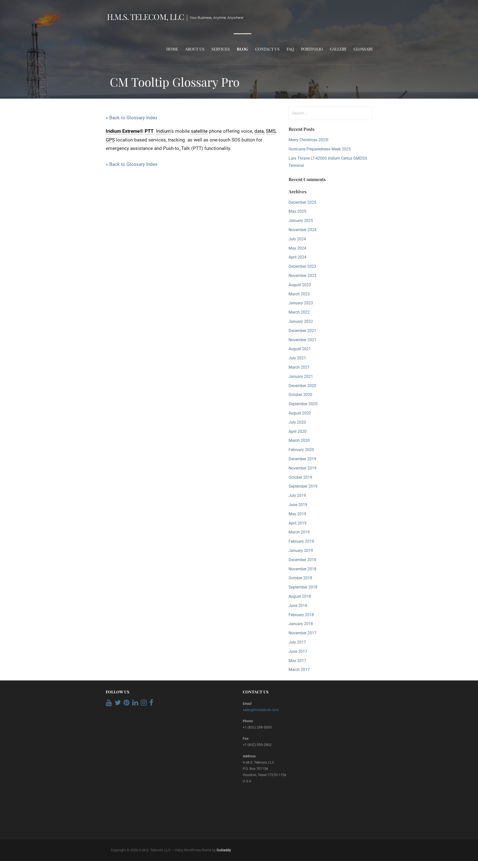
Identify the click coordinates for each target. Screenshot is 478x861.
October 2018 (300, 578)
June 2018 (298, 605)
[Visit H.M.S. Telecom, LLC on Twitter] (118, 704)
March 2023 (299, 294)
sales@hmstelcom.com (261, 710)
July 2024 (297, 239)
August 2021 (300, 348)
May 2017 (297, 660)
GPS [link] (110, 140)
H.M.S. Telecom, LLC (145, 16)
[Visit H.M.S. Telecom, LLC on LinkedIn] (135, 704)
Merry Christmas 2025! (308, 139)
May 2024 (297, 248)
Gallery (338, 49)
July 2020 (297, 422)
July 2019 (297, 495)
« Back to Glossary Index (131, 118)
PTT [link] (149, 131)
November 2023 (302, 275)
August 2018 (300, 596)
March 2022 (299, 312)
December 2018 (302, 559)
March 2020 (299, 440)
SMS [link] (271, 131)
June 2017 (298, 651)
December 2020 (302, 385)
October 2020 (300, 394)
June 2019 (298, 504)
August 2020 (300, 413)
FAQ (290, 49)
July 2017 (297, 642)
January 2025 (301, 220)
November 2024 (302, 229)
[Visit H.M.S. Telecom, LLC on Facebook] (151, 704)
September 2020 (303, 403)
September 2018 (303, 587)
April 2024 (297, 257)
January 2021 (301, 376)
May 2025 (297, 211)
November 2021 (302, 339)
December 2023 (302, 266)
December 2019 (302, 459)
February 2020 (301, 449)
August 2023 (300, 284)
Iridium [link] (163, 131)
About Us (194, 49)
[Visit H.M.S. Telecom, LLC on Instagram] (144, 704)
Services (220, 49)
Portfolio (312, 49)
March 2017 (299, 669)
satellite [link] (199, 131)
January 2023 (301, 303)
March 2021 (299, 367)
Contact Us (267, 49)
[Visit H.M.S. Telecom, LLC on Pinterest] (126, 704)
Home (172, 49)
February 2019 (301, 541)
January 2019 (301, 550)
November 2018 (302, 569)
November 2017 (302, 633)
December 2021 (302, 330)
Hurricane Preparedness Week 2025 (320, 149)
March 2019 (299, 532)
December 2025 (302, 202)
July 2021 (297, 358)
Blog (242, 49)
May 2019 (297, 514)
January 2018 (301, 623)
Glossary (363, 49)
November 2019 (302, 468)
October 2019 (300, 477)
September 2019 (303, 486)
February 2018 (301, 614)
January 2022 (301, 321)
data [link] (259, 131)
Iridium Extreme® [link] (124, 131)
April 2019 (297, 523)
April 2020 (297, 431)
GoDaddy (224, 850)
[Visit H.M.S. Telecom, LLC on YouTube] (109, 704)
